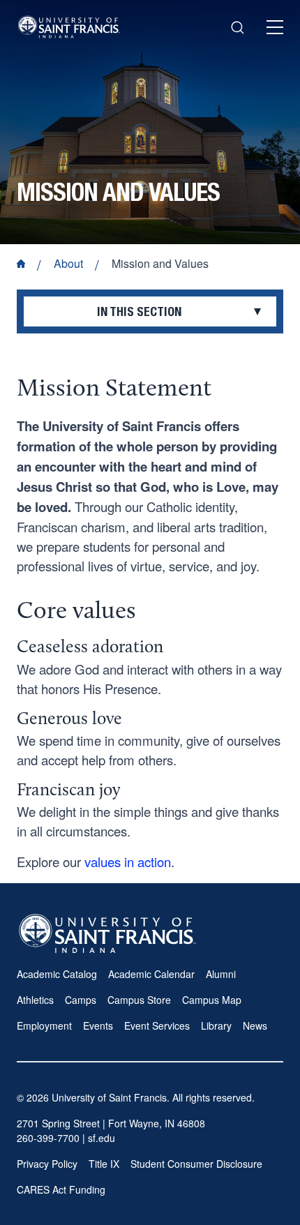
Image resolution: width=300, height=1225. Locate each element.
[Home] (69, 27)
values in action (127, 861)
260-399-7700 (48, 1138)
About (68, 263)
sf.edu (101, 1138)
